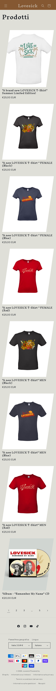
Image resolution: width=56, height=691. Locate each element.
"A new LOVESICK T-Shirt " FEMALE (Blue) (27, 236)
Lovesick (26, 671)
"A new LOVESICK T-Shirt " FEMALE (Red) (27, 309)
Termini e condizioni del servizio (29, 679)
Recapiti (41, 683)
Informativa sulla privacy (43, 675)
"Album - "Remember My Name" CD (25, 593)
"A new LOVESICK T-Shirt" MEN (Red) (24, 526)
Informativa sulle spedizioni (24, 683)
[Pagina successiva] (47, 610)
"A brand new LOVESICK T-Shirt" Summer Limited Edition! (24, 91)
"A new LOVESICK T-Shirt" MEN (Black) (24, 381)
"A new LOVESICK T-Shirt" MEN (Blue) (24, 454)
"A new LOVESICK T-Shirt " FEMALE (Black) (27, 164)
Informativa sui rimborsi (21, 675)
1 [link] (8, 610)
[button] (6, 6)
